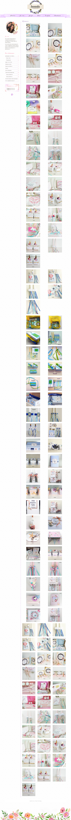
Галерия (47, 15)
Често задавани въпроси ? (11, 80)
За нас (22, 15)
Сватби (11, 68)
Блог (38, 15)
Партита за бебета (11, 66)
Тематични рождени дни (12, 72)
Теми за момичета (12, 74)
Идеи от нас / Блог (11, 62)
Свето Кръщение (12, 70)
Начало (12, 15)
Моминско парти (11, 64)
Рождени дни (12, 60)
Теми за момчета (12, 76)
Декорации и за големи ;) (12, 55)
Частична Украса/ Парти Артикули (11, 78)
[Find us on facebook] (12, 95)
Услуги (31, 15)
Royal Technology (38, 800)
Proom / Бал (12, 58)
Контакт (57, 15)
